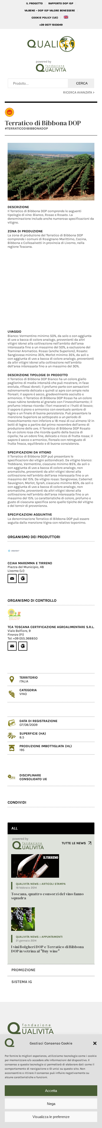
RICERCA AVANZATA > (78, 92)
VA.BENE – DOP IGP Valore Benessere (49, 10)
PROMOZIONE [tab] (23, 970)
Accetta (51, 1091)
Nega (51, 1104)
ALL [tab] (14, 828)
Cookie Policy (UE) (45, 17)
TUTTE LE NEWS (74, 843)
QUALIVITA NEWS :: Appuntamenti (39, 936)
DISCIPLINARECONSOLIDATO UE (33, 777)
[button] (95, 1043)
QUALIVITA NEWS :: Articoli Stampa (41, 884)
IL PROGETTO (34, 3)
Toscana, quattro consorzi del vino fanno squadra (47, 896)
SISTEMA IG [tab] (21, 981)
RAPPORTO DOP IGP (60, 3)
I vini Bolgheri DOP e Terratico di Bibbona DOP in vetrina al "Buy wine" (47, 949)
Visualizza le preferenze (51, 1117)
